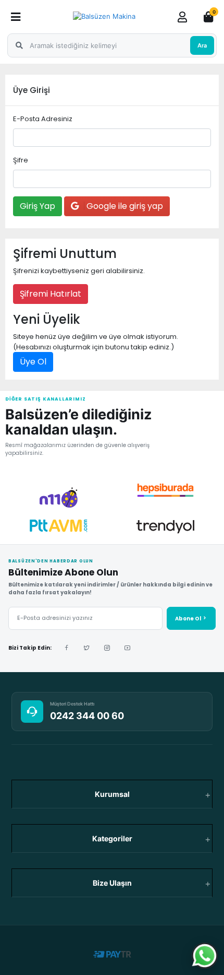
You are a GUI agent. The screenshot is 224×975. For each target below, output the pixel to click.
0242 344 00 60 (87, 715)
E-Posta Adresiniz (42, 119)
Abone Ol (188, 618)
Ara (202, 45)
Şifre (20, 160)
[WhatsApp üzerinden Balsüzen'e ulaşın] (205, 956)
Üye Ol (33, 362)
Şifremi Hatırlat (50, 294)
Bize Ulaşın (112, 882)
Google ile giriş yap (123, 206)
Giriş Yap (37, 206)
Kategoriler (112, 838)
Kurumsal (112, 794)
